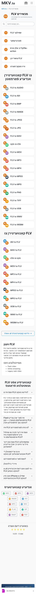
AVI (24, 499)
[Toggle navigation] (31, 3)
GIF (24, 509)
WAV (24, 504)
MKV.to (4, 9)
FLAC (12, 509)
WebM (12, 499)
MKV (6, 493)
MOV (30, 493)
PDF (25, 515)
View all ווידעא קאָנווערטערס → (18, 333)
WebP (12, 515)
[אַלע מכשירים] (26, 3)
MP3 (12, 504)
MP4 (18, 493)
